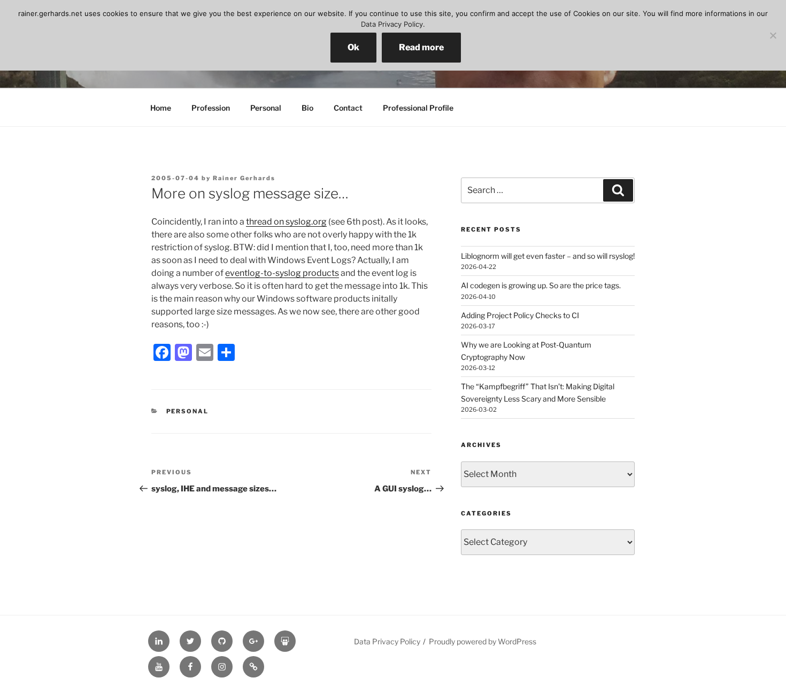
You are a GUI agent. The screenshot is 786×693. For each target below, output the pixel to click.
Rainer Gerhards (244, 178)
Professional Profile (418, 107)
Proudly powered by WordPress (482, 641)
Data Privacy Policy (387, 641)
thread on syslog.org (286, 222)
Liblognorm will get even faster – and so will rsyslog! (548, 255)
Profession (210, 107)
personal (187, 411)
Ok (353, 47)
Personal (265, 107)
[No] (772, 35)
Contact (348, 107)
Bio (307, 107)
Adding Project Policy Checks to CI (520, 315)
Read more (421, 47)
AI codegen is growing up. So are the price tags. (541, 285)
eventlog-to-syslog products (282, 273)
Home (160, 107)
